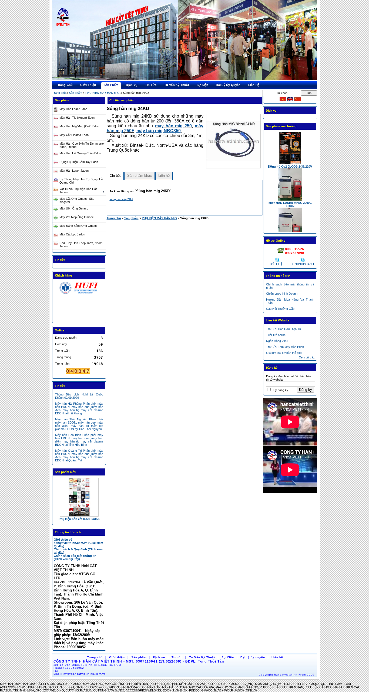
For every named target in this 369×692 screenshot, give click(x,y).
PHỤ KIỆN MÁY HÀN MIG (102, 92)
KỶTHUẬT (277, 264)
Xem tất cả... (307, 357)
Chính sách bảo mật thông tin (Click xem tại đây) (75, 557)
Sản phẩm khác (139, 176)
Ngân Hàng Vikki (277, 340)
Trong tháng (63, 357)
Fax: (56, 670)
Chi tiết (115, 176)
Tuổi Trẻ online (276, 335)
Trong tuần (62, 350)
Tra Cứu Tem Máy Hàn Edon (285, 346)
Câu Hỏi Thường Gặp (280, 308)
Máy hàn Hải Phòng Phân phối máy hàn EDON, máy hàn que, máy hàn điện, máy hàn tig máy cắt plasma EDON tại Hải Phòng (79, 408)
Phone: (68, 667)
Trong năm (62, 363)
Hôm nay (61, 344)
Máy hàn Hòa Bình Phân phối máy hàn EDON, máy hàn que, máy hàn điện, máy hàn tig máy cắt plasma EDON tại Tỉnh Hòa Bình (79, 439)
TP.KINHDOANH (303, 264)
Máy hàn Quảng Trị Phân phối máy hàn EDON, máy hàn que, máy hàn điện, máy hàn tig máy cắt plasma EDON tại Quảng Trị (79, 455)
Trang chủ (59, 92)
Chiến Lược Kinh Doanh (281, 293)
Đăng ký (305, 390)
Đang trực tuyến (65, 337)
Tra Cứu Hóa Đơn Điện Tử (283, 329)
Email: (79, 673)
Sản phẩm (75, 92)
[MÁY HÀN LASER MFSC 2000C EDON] (79, 496)
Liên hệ (164, 176)
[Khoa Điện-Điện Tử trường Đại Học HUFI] (79, 293)
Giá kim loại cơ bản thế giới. (284, 352)
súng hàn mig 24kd (121, 199)
